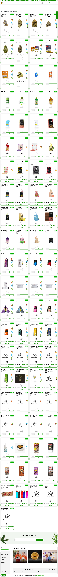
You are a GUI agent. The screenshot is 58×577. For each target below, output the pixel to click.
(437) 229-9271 (4, 571)
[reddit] (2, 549)
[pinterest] (6, 549)
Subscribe (40, 539)
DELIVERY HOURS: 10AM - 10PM (51, 0)
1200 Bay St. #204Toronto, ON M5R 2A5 (42, 571)
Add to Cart (7, 37)
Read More (17, 11)
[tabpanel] (35, 560)
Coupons (12, 35)
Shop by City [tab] (3, 562)
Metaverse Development (40, 575)
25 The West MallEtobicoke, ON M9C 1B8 (34, 571)
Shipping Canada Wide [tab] (4, 554)
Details (8, 35)
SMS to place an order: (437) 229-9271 (38, 0)
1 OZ (7, 32)
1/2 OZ (8, 55)
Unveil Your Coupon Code (25, 0)
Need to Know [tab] (3, 560)
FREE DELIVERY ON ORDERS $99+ (14, 0)
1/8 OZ (3, 55)
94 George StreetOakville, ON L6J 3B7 (26, 571)
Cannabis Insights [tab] (4, 557)
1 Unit (36, 153)
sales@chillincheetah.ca (5, 572)
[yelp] (8, 549)
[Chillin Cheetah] (2, 3)
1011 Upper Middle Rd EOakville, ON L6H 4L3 (18, 571)
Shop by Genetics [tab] (4, 559)
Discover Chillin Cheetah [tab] (5, 552)
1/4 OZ (6, 55)
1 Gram (17, 55)
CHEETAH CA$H (35, 10)
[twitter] (4, 549)
